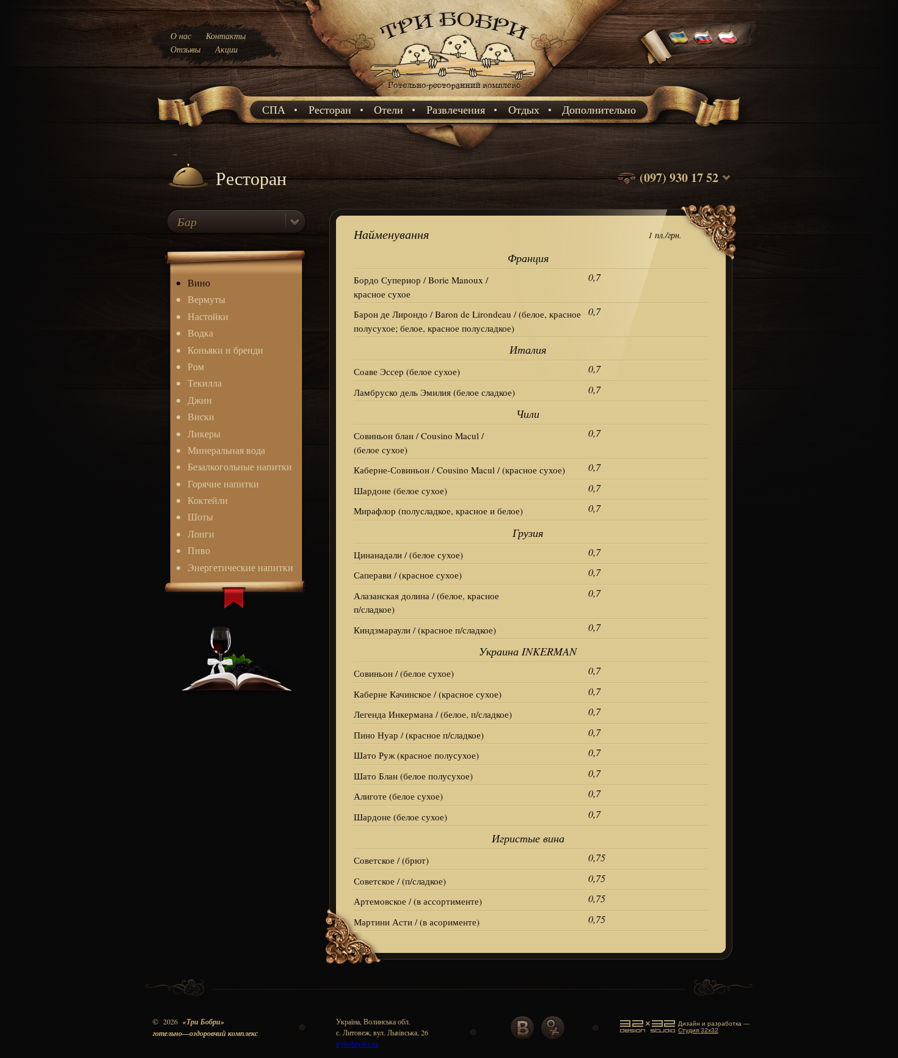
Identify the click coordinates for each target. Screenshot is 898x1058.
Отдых (523, 109)
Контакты (226, 36)
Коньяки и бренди (225, 349)
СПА (273, 109)
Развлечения (455, 109)
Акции (226, 49)
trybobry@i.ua (357, 1043)
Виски (201, 416)
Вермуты (206, 299)
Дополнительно (599, 109)
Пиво (199, 550)
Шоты (200, 516)
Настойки (208, 316)
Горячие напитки (223, 483)
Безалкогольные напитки (240, 466)
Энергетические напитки (240, 567)
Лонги (201, 533)
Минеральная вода (226, 449)
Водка (200, 332)
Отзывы (185, 49)
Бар (187, 221)
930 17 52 (694, 177)
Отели (388, 109)
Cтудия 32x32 (698, 1030)
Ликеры (204, 433)
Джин (200, 399)
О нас (180, 36)
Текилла (205, 382)
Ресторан (329, 109)
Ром (196, 366)
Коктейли (208, 500)
